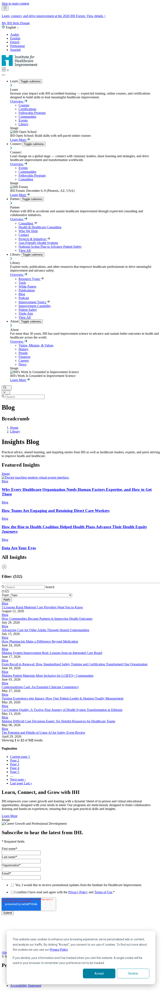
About (14, 321)
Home (14, 427)
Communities (27, 116)
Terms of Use (103, 892)
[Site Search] (7, 387)
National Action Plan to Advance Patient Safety (50, 246)
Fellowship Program (32, 113)
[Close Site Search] (6, 392)
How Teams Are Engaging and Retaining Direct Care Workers (55, 510)
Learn (14, 81)
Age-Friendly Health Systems (38, 243)
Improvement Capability (35, 306)
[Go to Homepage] (20, 66)
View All (25, 250)
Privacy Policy (59, 949)
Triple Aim (26, 313)
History (23, 349)
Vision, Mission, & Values (36, 345)
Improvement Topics (33, 302)
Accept (99, 973)
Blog (22, 294)
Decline (133, 973)
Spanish (15, 49)
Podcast (24, 298)
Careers (24, 360)
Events (23, 120)
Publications (27, 290)
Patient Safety (28, 309)
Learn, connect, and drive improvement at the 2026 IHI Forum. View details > (54, 16)
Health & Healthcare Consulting (40, 227)
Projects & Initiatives (33, 239)
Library (23, 124)
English (15, 38)
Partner (15, 199)
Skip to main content (15, 3)
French (14, 42)
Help (16, 23)
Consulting (26, 179)
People (23, 353)
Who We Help (28, 231)
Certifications (27, 109)
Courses (24, 105)
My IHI (7, 23)
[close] (5, 8)
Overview (17, 101)
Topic (5, 595)
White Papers (27, 286)
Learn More (18, 140)
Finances (24, 357)
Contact (24, 235)
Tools (22, 282)
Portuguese (17, 46)
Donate (25, 23)
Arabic (14, 34)
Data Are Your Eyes (19, 548)
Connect (16, 144)
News (22, 364)
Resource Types (30, 279)
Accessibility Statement (25, 985)
